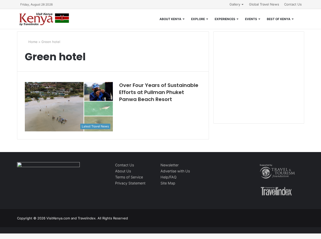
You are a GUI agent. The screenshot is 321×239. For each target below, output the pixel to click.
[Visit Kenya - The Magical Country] (44, 19)
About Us (123, 171)
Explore (198, 19)
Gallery (234, 4)
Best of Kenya (278, 19)
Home (32, 42)
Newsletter (169, 165)
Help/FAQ (168, 177)
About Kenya (170, 19)
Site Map (167, 183)
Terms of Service (129, 177)
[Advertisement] (258, 82)
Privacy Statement (130, 183)
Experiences (225, 19)
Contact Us (293, 4)
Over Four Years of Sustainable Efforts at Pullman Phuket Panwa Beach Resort (158, 92)
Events (251, 19)
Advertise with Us (175, 171)
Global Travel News (264, 4)
